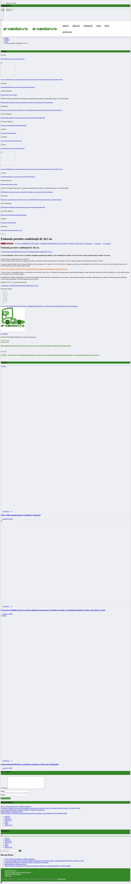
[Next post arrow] (1, 359)
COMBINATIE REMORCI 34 (49, 243)
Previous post (5, 342)
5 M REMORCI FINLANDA (30, 243)
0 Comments (107, 243)
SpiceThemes (62, 879)
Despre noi (8, 876)
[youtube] (5, 11)
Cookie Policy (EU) (11, 870)
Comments (4, 788)
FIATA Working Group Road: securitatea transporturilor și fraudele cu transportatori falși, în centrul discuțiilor (27, 102)
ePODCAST (67, 32)
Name (3, 791)
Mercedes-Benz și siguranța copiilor (9, 94)
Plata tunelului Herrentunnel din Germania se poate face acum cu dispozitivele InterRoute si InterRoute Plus (36, 346)
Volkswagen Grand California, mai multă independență (13, 125)
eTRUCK (76, 26)
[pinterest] (6, 299)
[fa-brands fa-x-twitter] (5, 13)
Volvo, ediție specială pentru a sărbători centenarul (12, 58)
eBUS (107, 26)
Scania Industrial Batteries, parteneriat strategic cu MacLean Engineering (18, 87)
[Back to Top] (1, 882)
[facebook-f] (5, 8)
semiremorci (88, 243)
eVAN (98, 26)
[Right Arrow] (4, 234)
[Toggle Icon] (117, 31)
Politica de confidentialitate (13, 874)
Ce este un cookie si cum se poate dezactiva (18, 872)
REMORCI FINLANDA (76, 243)
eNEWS (65, 26)
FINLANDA (64, 243)
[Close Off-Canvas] (32, 29)
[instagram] (5, 10)
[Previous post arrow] (1, 349)
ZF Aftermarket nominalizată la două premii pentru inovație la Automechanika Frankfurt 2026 (23, 117)
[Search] (122, 25)
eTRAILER (88, 26)
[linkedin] (6, 296)
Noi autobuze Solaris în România (8, 133)
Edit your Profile (28, 337)
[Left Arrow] (2, 234)
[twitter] (6, 294)
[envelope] (6, 298)
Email (3, 795)
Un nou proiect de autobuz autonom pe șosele (11, 140)
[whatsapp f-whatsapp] (5, 15)
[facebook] (6, 292)
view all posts (5, 340)
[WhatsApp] (6, 301)
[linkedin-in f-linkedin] (5, 17)
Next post (4, 351)
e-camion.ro (97, 243)
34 (16, 243)
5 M (18, 243)
